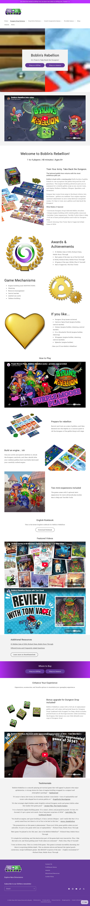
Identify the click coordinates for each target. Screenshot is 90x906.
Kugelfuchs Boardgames (61, 799)
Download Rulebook (45, 530)
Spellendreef (53, 793)
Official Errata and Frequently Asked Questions (28, 648)
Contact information (77, 900)
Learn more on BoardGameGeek (24, 654)
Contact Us (48, 864)
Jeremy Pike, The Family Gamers (56, 806)
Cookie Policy (49, 876)
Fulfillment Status (51, 867)
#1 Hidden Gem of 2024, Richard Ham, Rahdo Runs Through (32, 644)
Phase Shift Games (16, 900)
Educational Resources (52, 873)
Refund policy (37, 900)
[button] (18, 21)
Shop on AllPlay (35, 65)
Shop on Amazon (55, 65)
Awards (47, 870)
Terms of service (56, 900)
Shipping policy (66, 900)
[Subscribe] (34, 889)
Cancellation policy (46, 901)
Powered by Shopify (27, 900)
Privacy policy (46, 900)
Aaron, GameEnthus (68, 821)
